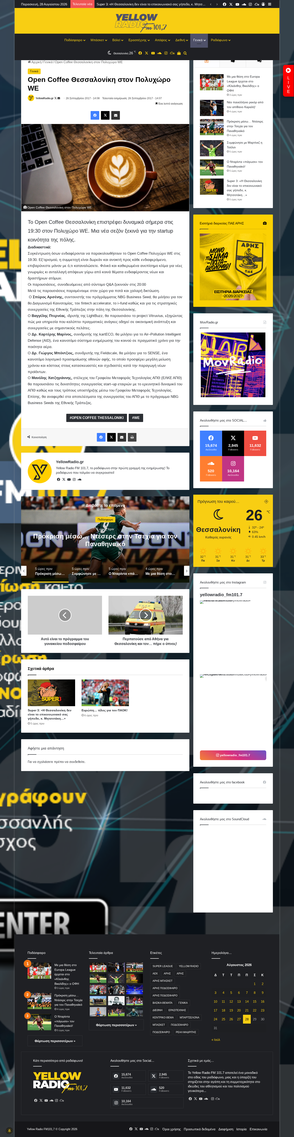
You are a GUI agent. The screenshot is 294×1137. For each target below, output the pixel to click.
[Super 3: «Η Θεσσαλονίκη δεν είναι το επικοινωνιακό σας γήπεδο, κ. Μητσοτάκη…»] (51, 692)
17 (215, 1010)
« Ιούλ (216, 1039)
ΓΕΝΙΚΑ (183, 1002)
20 (239, 1010)
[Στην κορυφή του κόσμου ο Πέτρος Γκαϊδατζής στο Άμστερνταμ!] (98, 1011)
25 (223, 1019)
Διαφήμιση (225, 1129)
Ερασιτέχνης (137, 40)
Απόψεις (161, 40)
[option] (105, 539)
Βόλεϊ (116, 40)
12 (231, 1001)
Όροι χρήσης (171, 1129)
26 (231, 1019)
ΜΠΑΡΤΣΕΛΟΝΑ (189, 1017)
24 (215, 1019)
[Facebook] (95, 115)
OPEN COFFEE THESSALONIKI (98, 418)
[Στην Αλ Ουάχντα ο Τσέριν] (134, 1011)
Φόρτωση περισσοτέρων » (55, 1041)
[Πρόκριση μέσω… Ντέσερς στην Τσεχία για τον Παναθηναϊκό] (212, 127)
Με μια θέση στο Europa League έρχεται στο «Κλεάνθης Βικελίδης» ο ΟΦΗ (66, 974)
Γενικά (198, 40)
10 (215, 1001)
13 (239, 1001)
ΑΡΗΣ (167, 973)
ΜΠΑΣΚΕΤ (159, 1024)
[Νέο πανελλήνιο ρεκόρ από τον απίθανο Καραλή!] (212, 108)
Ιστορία (241, 1129)
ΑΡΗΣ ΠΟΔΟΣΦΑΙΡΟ (165, 988)
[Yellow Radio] (147, 22)
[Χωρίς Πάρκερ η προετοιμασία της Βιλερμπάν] (116, 989)
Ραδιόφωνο (219, 40)
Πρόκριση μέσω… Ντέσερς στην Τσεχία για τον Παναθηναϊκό (245, 126)
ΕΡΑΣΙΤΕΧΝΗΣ (177, 1010)
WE (137, 418)
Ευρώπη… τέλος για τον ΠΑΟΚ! (119, 4)
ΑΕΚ (155, 973)
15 (254, 1001)
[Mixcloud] (61, 1100)
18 (223, 1010)
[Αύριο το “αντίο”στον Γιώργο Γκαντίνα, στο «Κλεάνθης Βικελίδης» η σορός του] (116, 1000)
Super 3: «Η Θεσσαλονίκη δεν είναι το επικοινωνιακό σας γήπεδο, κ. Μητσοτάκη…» (49, 714)
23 (262, 1010)
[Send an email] (58, 98)
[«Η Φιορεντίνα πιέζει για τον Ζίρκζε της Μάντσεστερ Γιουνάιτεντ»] (134, 1000)
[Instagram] (74, 479)
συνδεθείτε (77, 762)
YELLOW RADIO (188, 966)
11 (223, 1001)
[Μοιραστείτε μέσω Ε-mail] (115, 115)
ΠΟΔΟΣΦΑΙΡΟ (179, 1024)
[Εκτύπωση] (132, 437)
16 (262, 1001)
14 (247, 1001)
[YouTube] (68, 479)
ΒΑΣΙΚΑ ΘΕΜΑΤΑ (162, 1002)
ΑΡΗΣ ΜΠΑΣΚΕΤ (162, 980)
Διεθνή (180, 40)
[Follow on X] (55, 98)
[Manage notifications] (9, 1130)
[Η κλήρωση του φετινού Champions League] (134, 989)
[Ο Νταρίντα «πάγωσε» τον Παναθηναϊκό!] (212, 167)
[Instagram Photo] (236, 636)
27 (239, 1019)
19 (231, 1010)
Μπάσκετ (97, 40)
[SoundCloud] (79, 479)
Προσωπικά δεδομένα (199, 1129)
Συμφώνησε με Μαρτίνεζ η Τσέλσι (105, 540)
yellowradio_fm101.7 (221, 594)
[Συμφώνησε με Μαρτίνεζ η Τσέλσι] (212, 148)
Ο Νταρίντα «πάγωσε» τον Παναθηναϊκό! (64, 1021)
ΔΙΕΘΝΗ (157, 1010)
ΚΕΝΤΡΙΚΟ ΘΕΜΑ (163, 1017)
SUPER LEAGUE (163, 966)
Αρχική (36, 62)
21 (247, 1010)
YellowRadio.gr (45, 98)
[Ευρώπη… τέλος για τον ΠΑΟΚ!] (105, 692)
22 (254, 1010)
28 (247, 1019)
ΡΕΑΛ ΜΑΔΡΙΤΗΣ (186, 1032)
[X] (105, 115)
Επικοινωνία (258, 1129)
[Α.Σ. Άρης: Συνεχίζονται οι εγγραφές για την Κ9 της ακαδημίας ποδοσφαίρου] (98, 1000)
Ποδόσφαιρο (73, 40)
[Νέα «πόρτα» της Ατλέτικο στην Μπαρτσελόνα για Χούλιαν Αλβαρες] (116, 1011)
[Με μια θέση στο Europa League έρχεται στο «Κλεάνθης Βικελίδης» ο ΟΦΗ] (212, 82)
